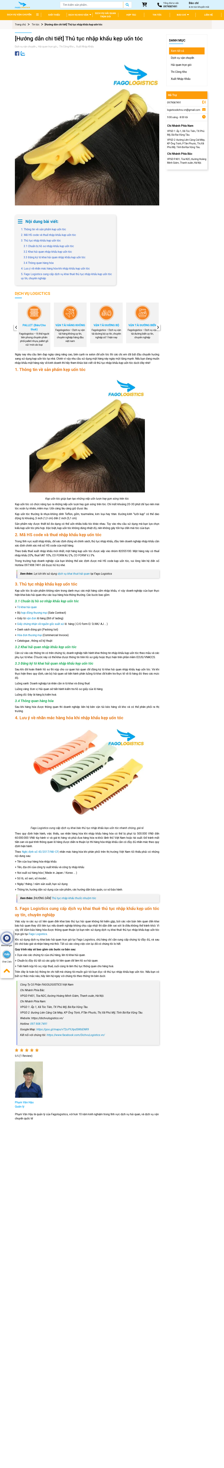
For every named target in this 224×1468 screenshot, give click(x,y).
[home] (22, 4)
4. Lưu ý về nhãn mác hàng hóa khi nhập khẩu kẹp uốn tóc (55, 268)
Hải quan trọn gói (47, 46)
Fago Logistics (38, 934)
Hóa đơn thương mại (29, 635)
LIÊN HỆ (208, 14)
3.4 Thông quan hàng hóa (39, 263)
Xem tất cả (177, 50)
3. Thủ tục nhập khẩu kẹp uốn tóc (41, 240)
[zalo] (23, 53)
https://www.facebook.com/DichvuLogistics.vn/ (76, 1035)
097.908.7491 (38, 1023)
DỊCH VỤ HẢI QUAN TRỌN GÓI (105, 15)
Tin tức (35, 24)
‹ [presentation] (16, 327)
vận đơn (31, 618)
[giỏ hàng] (144, 5)
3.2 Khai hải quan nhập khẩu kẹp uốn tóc (48, 251)
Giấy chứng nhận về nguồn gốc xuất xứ (40, 624)
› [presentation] (158, 327)
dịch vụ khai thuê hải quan (74, 573)
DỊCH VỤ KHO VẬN (78, 14)
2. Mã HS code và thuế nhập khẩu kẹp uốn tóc (48, 235)
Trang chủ (20, 24)
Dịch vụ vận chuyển (25, 46)
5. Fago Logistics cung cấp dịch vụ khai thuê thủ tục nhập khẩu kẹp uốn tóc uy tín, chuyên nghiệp (66, 276)
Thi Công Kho (66, 46)
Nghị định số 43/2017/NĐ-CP (39, 851)
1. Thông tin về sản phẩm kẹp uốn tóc (43, 229)
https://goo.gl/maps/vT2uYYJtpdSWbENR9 (62, 1029)
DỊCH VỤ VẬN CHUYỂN (19, 14)
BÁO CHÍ (182, 14)
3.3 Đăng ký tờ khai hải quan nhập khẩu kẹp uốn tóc (54, 257)
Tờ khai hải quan (27, 607)
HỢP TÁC (131, 14)
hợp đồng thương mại (34, 612)
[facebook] (17, 53)
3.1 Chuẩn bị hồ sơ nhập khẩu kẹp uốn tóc (49, 246)
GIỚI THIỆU (54, 14)
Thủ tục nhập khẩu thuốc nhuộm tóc (74, 898)
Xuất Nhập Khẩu (85, 46)
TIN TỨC (157, 14)
